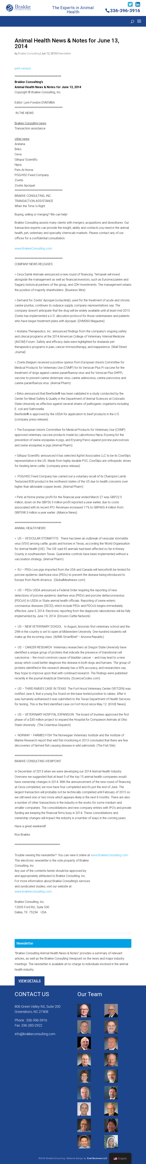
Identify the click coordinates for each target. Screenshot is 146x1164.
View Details (29, 981)
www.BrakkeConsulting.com (33, 248)
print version (23, 68)
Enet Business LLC (97, 1158)
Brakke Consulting (29, 53)
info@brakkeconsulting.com (35, 1034)
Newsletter (64, 53)
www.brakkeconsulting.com (33, 891)
